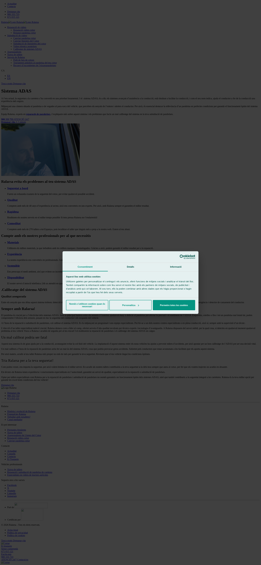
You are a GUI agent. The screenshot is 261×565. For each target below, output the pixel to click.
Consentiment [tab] (85, 266)
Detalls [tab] (130, 266)
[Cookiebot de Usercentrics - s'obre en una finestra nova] (182, 257)
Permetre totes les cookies (174, 305)
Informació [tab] (176, 266)
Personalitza (128, 305)
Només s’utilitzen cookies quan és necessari (87, 305)
